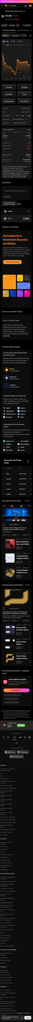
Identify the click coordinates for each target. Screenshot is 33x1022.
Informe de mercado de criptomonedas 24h (7, 906)
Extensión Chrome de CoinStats (6, 954)
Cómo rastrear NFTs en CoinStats (6, 1013)
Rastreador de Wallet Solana (6, 804)
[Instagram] (8, 738)
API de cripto (15, 690)
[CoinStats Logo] (10, 6)
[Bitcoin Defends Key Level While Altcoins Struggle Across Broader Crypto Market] (10, 543)
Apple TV (3, 963)
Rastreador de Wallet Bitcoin (6, 826)
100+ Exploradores (5, 922)
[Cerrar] (30, 1)
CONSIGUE (21, 725)
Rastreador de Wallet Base (7, 817)
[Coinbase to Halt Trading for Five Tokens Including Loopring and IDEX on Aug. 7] (16, 513)
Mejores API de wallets (12, 702)
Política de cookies (5, 980)
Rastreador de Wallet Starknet (6, 791)
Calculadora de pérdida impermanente (7, 885)
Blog (1, 776)
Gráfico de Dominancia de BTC (7, 910)
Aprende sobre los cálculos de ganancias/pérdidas (8, 1002)
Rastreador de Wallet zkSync (6, 796)
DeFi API (2, 943)
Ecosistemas (3, 835)
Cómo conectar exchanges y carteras (8, 993)
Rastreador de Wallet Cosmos (6, 809)
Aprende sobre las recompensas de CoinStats (7, 1009)
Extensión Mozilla (5, 960)
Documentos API (5, 860)
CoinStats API (4, 857)
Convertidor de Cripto (6, 888)
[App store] (10, 752)
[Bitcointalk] (29, 115)
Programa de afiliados (6, 785)
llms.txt (2, 932)
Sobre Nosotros (4, 869)
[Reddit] (23, 115)
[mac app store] (16, 756)
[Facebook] (26, 115)
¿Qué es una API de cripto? (13, 695)
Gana (1, 773)
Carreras (2, 852)
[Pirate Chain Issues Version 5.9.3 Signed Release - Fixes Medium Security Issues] (10, 658)
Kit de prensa (4, 849)
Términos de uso (5, 974)
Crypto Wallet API (5, 935)
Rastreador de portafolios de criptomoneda (7, 769)
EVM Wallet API (4, 940)
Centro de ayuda (5, 990)
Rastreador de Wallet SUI (7, 829)
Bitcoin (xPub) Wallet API (7, 946)
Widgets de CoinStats (6, 902)
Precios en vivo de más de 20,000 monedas (7, 919)
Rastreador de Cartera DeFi (8, 788)
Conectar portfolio (12, 262)
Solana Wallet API (5, 938)
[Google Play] (23, 752)
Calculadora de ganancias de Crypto (7, 878)
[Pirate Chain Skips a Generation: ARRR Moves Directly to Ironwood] (10, 643)
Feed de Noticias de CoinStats (6, 866)
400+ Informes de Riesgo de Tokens (7, 926)
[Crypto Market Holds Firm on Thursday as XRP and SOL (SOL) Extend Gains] (10, 572)
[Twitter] (20, 115)
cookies (9, 1017)
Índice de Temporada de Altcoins (7, 914)
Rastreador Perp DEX (6, 832)
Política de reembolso (6, 983)
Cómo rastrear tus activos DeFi (7, 998)
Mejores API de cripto (12, 698)
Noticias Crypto (4, 778)
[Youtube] (29, 738)
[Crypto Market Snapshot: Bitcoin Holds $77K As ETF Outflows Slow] (10, 558)
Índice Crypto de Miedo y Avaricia (7, 899)
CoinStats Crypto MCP (6, 930)
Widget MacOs (4, 957)
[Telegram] (17, 115)
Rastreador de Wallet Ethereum (6, 813)
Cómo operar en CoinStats (7, 1006)
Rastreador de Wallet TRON (8, 822)
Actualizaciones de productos (5, 843)
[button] (29, 112)
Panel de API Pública (6, 862)
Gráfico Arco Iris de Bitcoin (7, 891)
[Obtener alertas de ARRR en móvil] (17, 25)
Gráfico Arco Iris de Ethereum (5, 894)
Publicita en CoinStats (6, 854)
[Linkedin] (25, 738)
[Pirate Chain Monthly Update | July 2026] (10, 629)
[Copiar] (29, 112)
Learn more (25, 1)
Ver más (28, 461)
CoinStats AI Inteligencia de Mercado (8, 782)
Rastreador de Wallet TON (7, 820)
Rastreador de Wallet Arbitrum (6, 800)
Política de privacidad (6, 977)
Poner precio (4, 846)
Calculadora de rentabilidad (8, 881)
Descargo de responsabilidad (4, 971)
